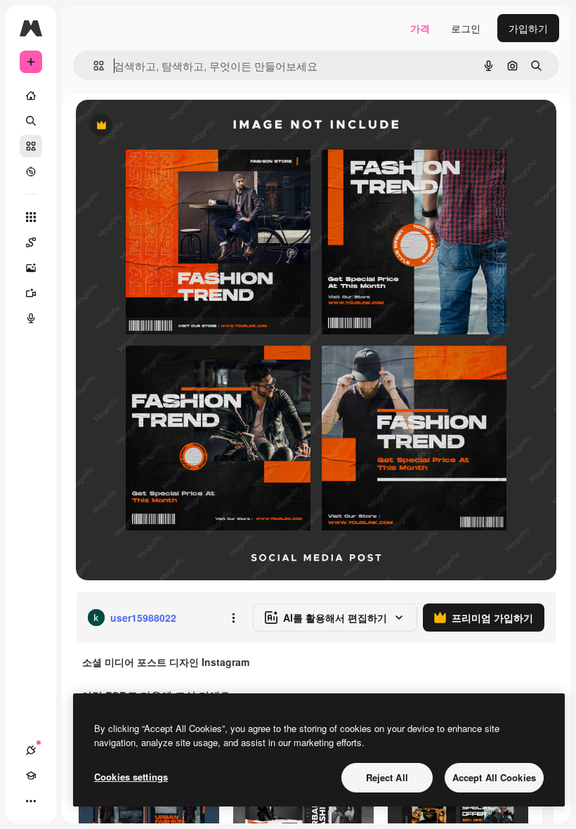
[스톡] (31, 146)
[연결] (31, 750)
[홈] (31, 95)
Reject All (387, 777)
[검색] (31, 121)
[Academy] (31, 775)
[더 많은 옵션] (233, 617)
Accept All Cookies (494, 777)
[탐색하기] (31, 171)
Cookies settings (131, 776)
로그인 (465, 28)
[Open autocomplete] (93, 65)
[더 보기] (31, 801)
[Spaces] (31, 242)
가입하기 (528, 28)
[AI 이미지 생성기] (31, 267)
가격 (420, 28)
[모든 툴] (31, 217)
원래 (156, 126)
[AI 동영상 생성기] (31, 293)
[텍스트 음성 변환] (31, 318)
